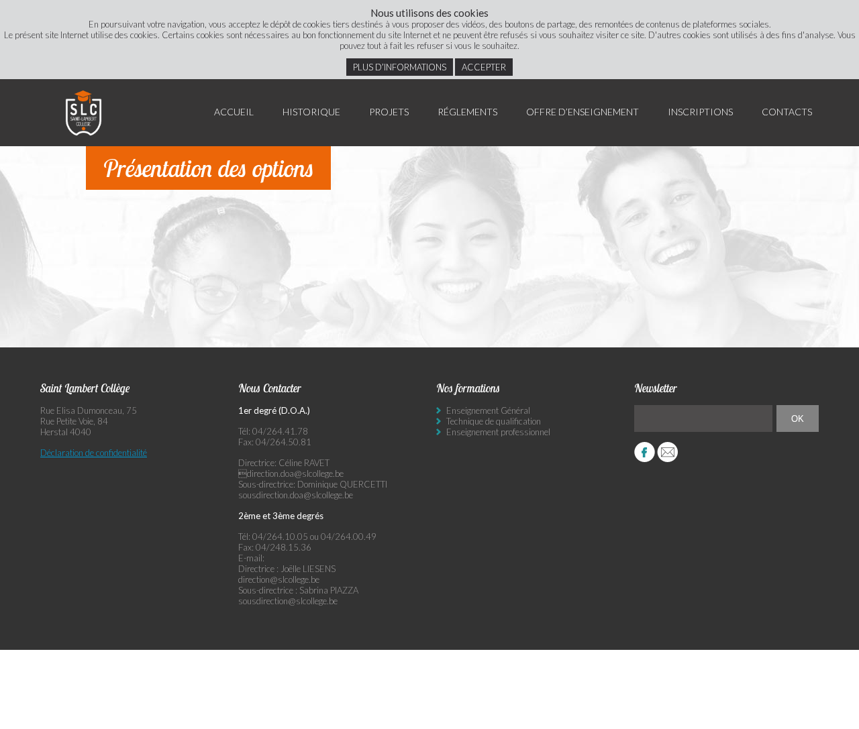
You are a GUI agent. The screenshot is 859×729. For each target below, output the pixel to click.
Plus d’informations (399, 67)
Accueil (234, 111)
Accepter (484, 67)
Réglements (467, 111)
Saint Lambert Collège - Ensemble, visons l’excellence (84, 112)
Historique (311, 111)
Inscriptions (700, 111)
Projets (389, 111)
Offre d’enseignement (582, 111)
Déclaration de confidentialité (93, 452)
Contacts (787, 111)
